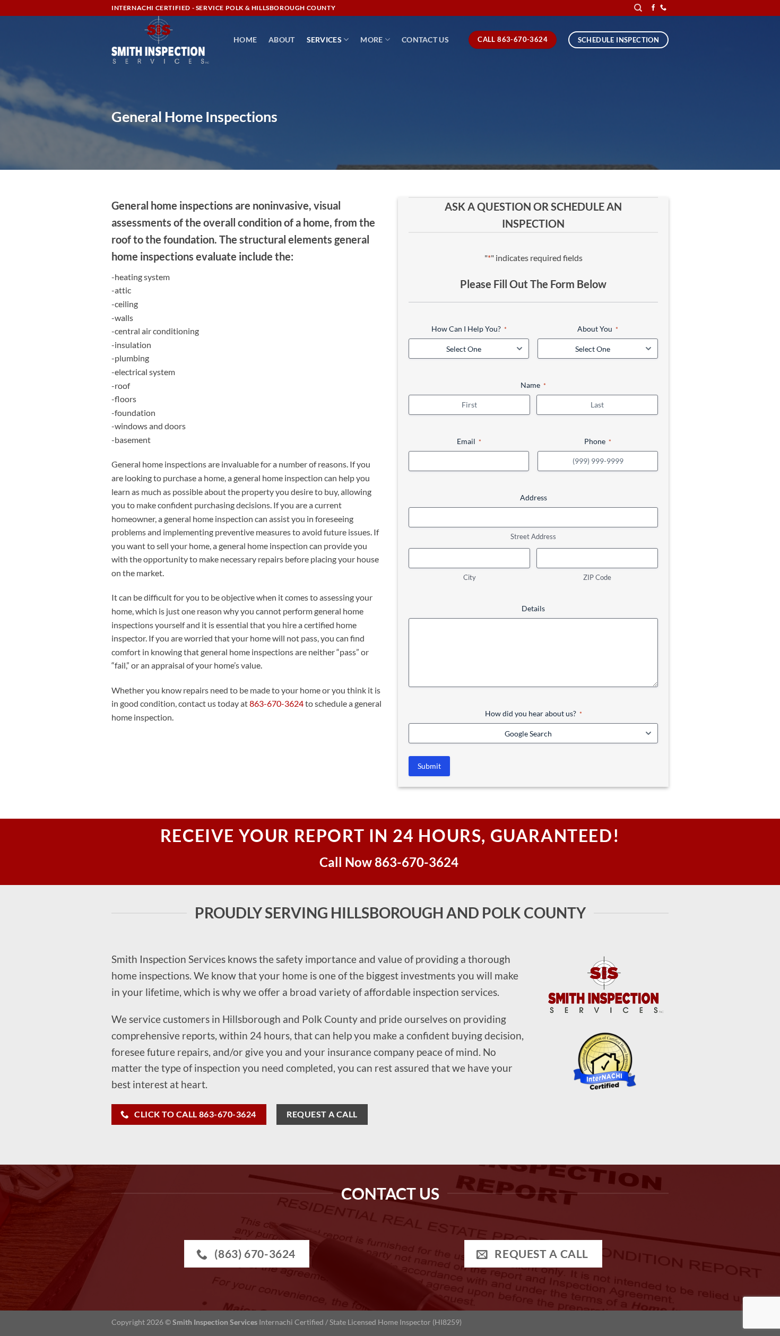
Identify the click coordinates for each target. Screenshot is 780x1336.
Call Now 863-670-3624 (390, 862)
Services (324, 39)
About (281, 39)
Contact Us (425, 39)
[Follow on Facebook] (653, 8)
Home (245, 39)
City (469, 577)
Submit (429, 765)
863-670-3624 (276, 703)
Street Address (533, 536)
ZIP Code (597, 577)
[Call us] (663, 8)
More (371, 39)
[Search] (638, 8)
